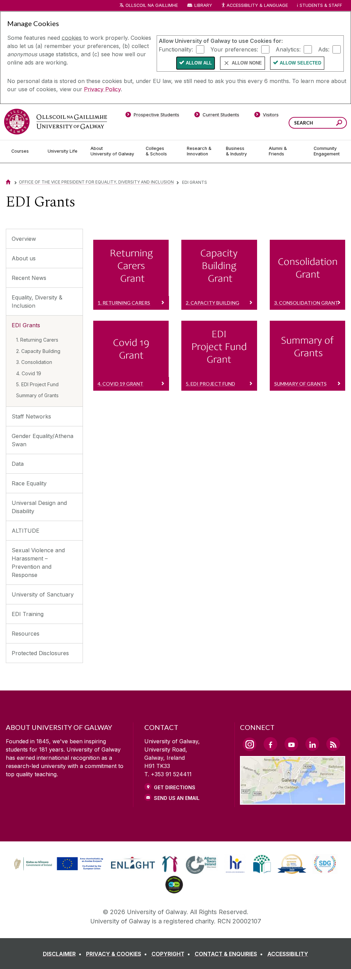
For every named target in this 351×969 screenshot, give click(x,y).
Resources (25, 633)
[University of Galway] (55, 121)
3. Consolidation (34, 362)
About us (24, 258)
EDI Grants (26, 325)
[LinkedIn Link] (312, 744)
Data (18, 463)
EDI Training (28, 614)
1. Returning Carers (37, 340)
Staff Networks (31, 416)
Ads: (323, 49)
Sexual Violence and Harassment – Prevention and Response (38, 562)
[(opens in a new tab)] (59, 869)
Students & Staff (321, 5)
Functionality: (176, 49)
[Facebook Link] (270, 744)
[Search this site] (339, 123)
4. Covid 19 (28, 373)
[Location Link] (292, 800)
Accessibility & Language (257, 5)
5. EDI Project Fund (37, 384)
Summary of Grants (37, 395)
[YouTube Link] (291, 744)
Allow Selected (300, 63)
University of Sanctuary (43, 594)
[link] (58, 864)
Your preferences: (234, 49)
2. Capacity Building (38, 351)
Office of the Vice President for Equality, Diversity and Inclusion (96, 182)
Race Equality (29, 483)
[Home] (8, 182)
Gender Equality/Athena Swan (42, 440)
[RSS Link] (333, 744)
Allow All (199, 63)
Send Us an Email (176, 798)
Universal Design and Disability (39, 507)
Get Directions (174, 787)
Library (203, 5)
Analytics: (288, 49)
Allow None (247, 63)
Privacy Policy (102, 89)
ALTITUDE (25, 530)
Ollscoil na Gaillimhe (151, 5)
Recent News (29, 277)
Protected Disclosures (40, 653)
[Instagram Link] (249, 744)
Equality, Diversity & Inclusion (37, 301)
